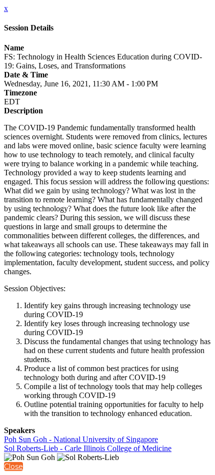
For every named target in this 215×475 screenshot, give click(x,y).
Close (13, 466)
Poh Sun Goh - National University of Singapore (81, 439)
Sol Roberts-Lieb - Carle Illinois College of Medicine (88, 448)
